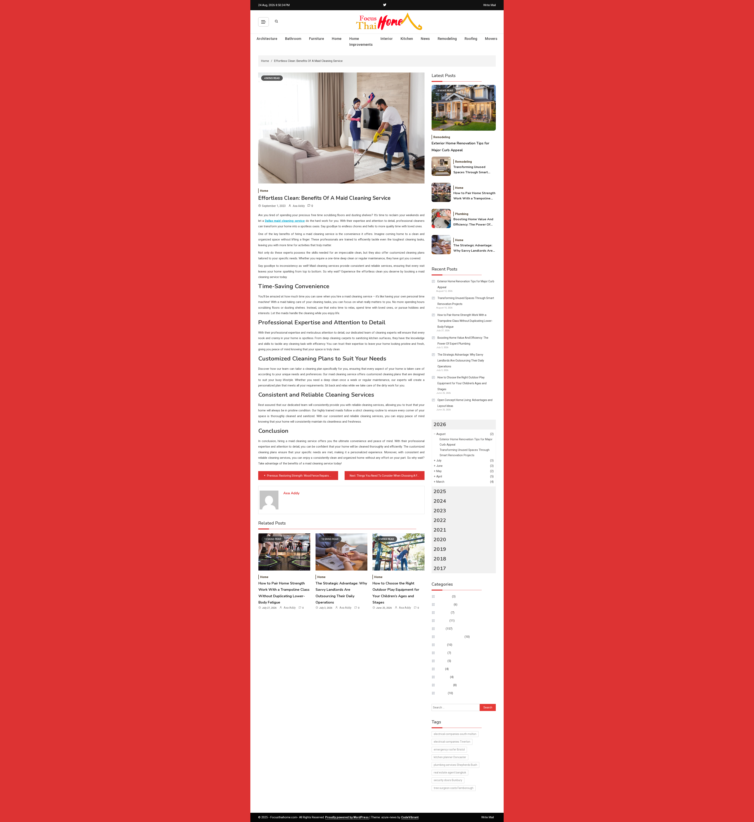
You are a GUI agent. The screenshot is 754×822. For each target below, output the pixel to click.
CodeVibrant (410, 817)
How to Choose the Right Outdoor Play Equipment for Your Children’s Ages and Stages (462, 383)
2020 (440, 539)
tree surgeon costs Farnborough (453, 788)
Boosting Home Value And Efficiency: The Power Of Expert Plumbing (473, 222)
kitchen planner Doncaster (450, 757)
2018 (440, 558)
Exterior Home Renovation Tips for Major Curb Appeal (465, 284)
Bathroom (293, 39)
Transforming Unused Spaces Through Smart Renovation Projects (470, 170)
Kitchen (407, 39)
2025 (440, 491)
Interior (387, 39)
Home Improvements (361, 42)
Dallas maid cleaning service (285, 221)
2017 (440, 568)
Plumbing (461, 214)
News (425, 39)
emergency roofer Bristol (449, 749)
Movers (491, 39)
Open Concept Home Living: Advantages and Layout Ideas (464, 402)
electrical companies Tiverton (452, 741)
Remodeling (447, 39)
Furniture (316, 39)
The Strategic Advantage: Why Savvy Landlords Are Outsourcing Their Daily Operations (473, 248)
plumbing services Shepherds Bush (455, 764)
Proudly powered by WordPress (347, 817)
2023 (440, 510)
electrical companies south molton (455, 734)
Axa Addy (299, 205)
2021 (440, 530)
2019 (440, 549)
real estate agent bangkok (450, 772)
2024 (440, 501)
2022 (440, 520)
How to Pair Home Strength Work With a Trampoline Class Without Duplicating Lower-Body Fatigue (474, 196)
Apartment (444, 596)
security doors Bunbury (448, 780)
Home (336, 39)
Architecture (267, 39)
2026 (440, 424)
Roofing (471, 39)
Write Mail (489, 5)
